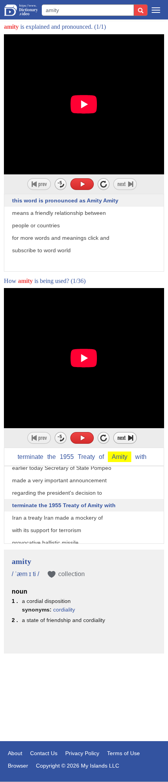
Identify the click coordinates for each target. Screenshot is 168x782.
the (51, 456)
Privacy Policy (82, 753)
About (15, 753)
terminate (30, 456)
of (101, 456)
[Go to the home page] (21, 10)
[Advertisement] (84, 698)
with (141, 456)
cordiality (64, 609)
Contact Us (43, 753)
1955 (67, 456)
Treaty (86, 456)
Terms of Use (123, 753)
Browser (18, 766)
